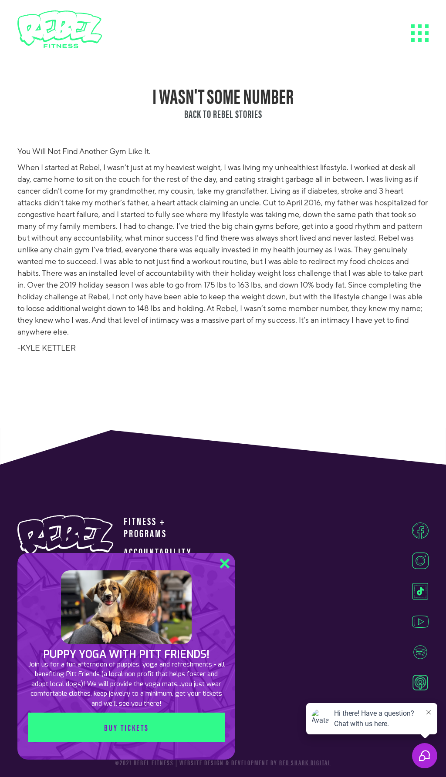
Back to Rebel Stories (223, 113)
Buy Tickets (126, 727)
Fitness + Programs (145, 527)
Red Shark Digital (305, 763)
